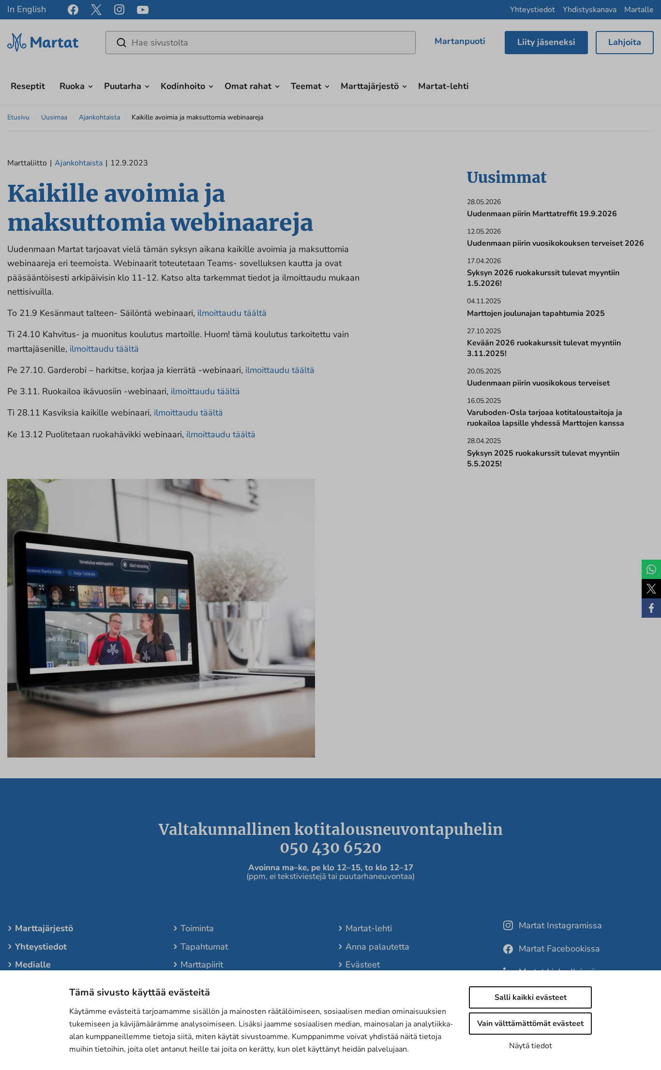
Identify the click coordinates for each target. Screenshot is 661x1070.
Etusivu (18, 117)
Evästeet (363, 964)
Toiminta (197, 928)
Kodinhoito (183, 86)
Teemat (306, 86)
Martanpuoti (460, 41)
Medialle (33, 964)
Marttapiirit (201, 964)
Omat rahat (248, 86)
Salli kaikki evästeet (531, 997)
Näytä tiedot (530, 1045)
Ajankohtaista (99, 117)
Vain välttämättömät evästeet (530, 1023)
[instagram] (119, 9)
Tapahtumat (204, 946)
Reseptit (28, 86)
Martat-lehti (443, 86)
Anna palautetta (377, 946)
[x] (96, 9)
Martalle (639, 9)
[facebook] (73, 9)
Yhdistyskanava (589, 9)
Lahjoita (624, 42)
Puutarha (122, 86)
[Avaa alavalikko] (90, 85)
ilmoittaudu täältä (232, 313)
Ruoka (72, 86)
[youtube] (143, 10)
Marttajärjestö (370, 86)
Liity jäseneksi (546, 42)
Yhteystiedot (532, 9)
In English (26, 9)
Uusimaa (54, 117)
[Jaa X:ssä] (651, 588)
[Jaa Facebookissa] (651, 608)
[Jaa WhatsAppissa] (651, 569)
